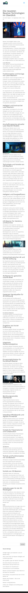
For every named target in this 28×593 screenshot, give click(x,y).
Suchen (22, 544)
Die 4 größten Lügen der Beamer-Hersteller (13, 560)
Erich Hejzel (7, 18)
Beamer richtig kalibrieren (9, 582)
